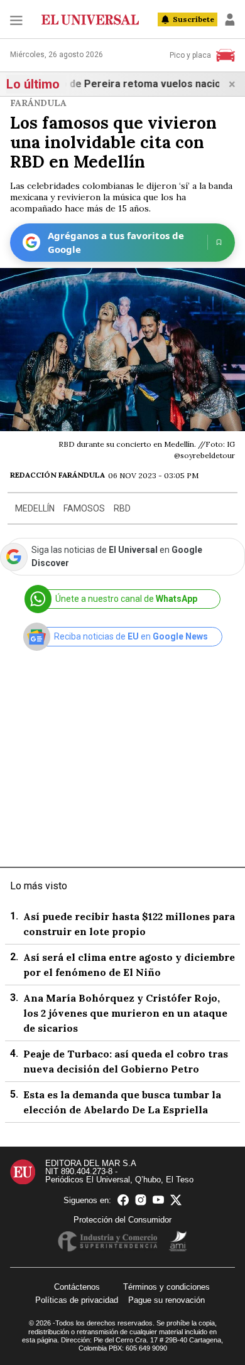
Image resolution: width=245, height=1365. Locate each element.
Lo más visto (38, 886)
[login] (230, 19)
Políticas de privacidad (76, 1300)
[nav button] (16, 19)
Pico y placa (190, 55)
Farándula (38, 103)
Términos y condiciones (166, 1287)
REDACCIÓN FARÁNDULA (57, 474)
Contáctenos (77, 1287)
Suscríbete (193, 19)
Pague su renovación (166, 1300)
